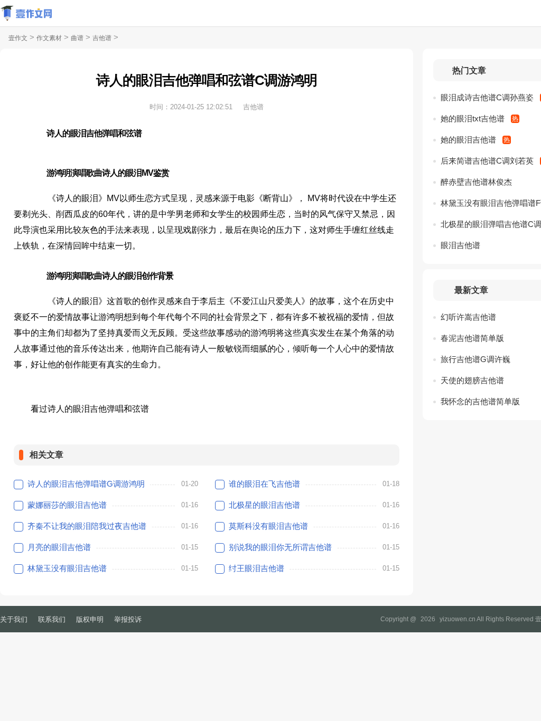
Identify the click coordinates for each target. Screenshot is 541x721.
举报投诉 (128, 619)
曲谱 (77, 38)
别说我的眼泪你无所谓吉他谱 (280, 547)
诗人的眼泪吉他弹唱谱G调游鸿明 (86, 483)
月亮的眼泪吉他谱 (59, 547)
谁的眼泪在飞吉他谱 (264, 483)
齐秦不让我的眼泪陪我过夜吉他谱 (86, 525)
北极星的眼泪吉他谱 (264, 504)
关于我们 (13, 619)
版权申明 (90, 619)
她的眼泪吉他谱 (468, 139)
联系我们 (52, 619)
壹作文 (17, 38)
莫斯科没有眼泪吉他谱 (268, 525)
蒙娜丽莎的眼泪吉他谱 (67, 504)
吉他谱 (101, 38)
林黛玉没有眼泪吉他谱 (67, 568)
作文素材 (49, 38)
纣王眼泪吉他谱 (256, 568)
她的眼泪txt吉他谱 (473, 118)
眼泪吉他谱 (460, 245)
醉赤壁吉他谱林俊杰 (476, 181)
